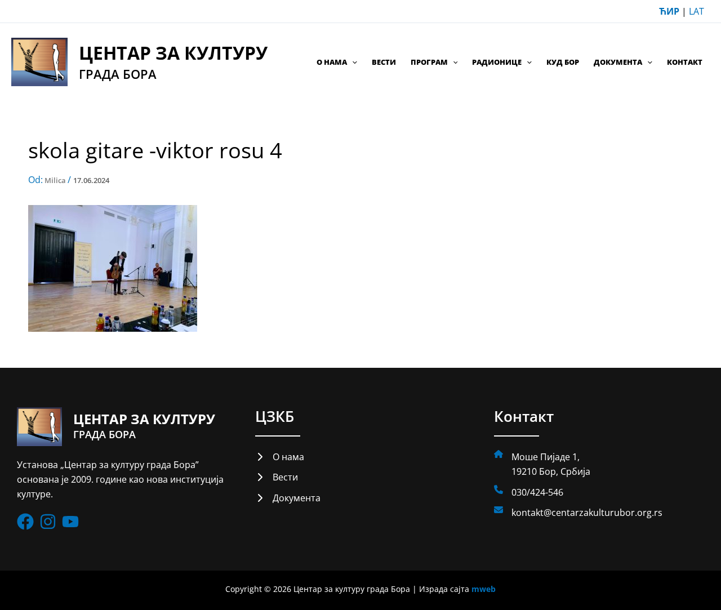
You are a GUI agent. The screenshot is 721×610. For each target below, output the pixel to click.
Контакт (684, 62)
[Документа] (288, 498)
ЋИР (669, 11)
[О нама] (279, 456)
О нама (332, 62)
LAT (696, 11)
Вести (384, 62)
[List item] (25, 521)
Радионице (497, 62)
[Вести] (276, 477)
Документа (618, 62)
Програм (429, 62)
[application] (352, 61)
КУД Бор (562, 62)
